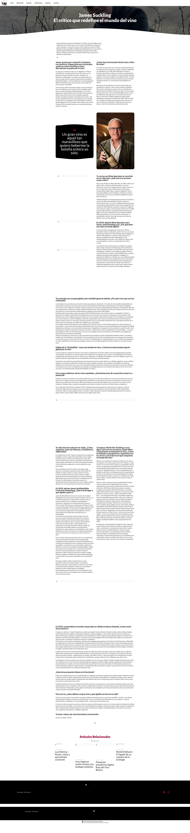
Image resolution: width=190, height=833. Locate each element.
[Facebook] (164, 792)
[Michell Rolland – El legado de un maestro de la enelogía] (125, 744)
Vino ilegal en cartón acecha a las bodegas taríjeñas (84, 764)
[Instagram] (168, 792)
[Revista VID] (4, 3)
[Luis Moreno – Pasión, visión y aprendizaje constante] (64, 744)
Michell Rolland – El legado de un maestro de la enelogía (125, 756)
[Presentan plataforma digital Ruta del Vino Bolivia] (105, 751)
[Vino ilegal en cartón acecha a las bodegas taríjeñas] (84, 750)
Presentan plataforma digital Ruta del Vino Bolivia (105, 766)
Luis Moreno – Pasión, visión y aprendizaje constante (62, 756)
